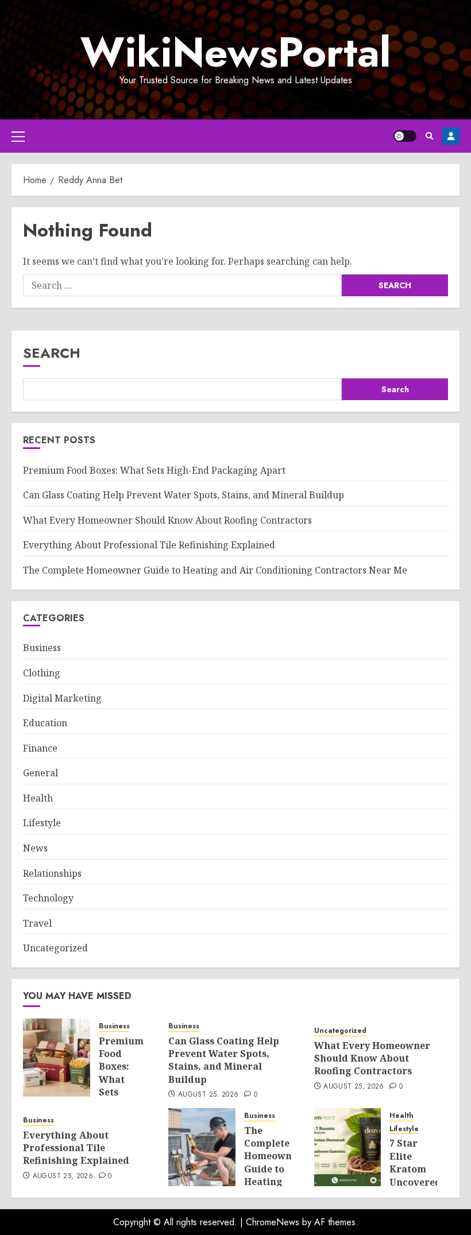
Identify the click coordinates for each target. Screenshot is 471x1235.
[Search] (429, 136)
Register (451, 136)
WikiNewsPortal (235, 52)
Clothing (41, 673)
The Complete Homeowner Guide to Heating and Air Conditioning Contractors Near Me (215, 570)
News (35, 848)
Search (51, 353)
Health (38, 798)
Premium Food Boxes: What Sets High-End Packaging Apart (154, 470)
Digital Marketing (62, 698)
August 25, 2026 (208, 1095)
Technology (48, 898)
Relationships (52, 873)
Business (42, 647)
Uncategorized (55, 948)
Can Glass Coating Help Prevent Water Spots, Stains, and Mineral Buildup (183, 495)
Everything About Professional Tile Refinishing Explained (149, 545)
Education (45, 723)
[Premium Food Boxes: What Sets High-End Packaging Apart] (56, 1058)
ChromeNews (272, 1222)
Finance (40, 748)
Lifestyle (42, 822)
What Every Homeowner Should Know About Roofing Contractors (167, 520)
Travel (37, 923)
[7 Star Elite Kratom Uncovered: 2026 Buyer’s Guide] (347, 1147)
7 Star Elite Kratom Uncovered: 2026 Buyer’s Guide (416, 1181)
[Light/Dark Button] (404, 136)
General (40, 772)
